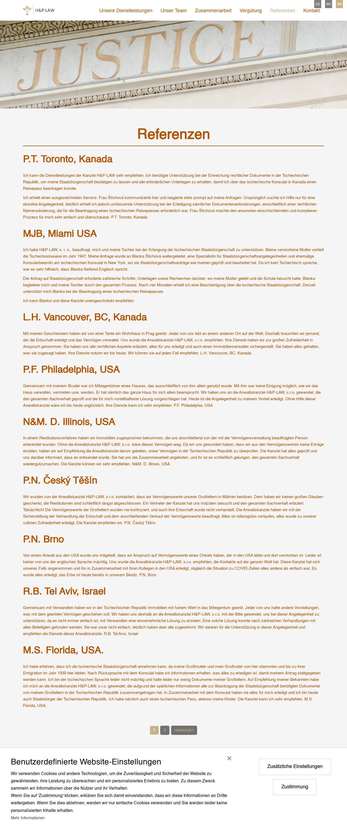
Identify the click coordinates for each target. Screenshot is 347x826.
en (328, 4)
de (339, 4)
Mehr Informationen (28, 818)
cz (318, 4)
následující (184, 730)
